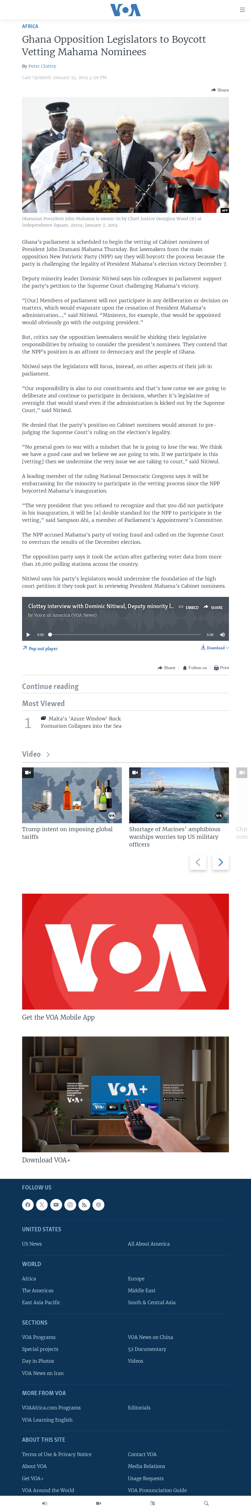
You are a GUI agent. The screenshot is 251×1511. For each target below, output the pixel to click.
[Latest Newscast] (45, 1503)
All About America (149, 1244)
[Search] (206, 1503)
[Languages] (152, 1503)
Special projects (40, 1349)
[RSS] (84, 1205)
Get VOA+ (33, 1478)
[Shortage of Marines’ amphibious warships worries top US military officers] (179, 795)
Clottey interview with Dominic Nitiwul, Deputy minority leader (106, 607)
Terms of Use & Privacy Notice (57, 1454)
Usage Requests (146, 1478)
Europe (136, 1279)
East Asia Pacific (41, 1303)
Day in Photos (38, 1361)
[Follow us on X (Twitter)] (42, 1205)
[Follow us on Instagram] (70, 1205)
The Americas (38, 1291)
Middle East (141, 1291)
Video (31, 755)
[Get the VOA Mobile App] (125, 952)
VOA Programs (39, 1337)
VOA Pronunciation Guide (157, 1490)
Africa (30, 26)
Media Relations (146, 1466)
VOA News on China (150, 1337)
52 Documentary (147, 1349)
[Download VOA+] (125, 1094)
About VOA (34, 1466)
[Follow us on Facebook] (28, 1205)
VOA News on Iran (43, 1373)
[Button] (220, 90)
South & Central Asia (152, 1303)
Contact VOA (142, 1454)
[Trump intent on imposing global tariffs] (72, 795)
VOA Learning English (47, 1420)
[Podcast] (98, 1205)
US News (32, 1244)
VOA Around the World (48, 1490)
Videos (135, 1361)
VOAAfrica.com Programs (51, 1408)
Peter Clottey (42, 66)
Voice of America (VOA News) (65, 615)
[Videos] (98, 1503)
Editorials (139, 1408)
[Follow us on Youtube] (56, 1205)
